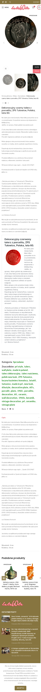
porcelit (6, 391)
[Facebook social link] (3, 2)
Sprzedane (21, 96)
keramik (30, 397)
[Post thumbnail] (6, 620)
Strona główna (7, 96)
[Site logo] (20, 7)
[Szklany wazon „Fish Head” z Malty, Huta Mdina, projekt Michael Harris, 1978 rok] (11, 571)
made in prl (17, 384)
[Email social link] (10, 409)
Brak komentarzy (26, 624)
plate (13, 391)
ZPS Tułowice (25, 377)
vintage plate (8, 404)
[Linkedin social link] (13, 409)
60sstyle (6, 387)
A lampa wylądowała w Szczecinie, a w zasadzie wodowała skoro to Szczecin (25, 650)
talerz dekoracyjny (11, 373)
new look (28, 384)
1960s (22, 397)
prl (23, 401)
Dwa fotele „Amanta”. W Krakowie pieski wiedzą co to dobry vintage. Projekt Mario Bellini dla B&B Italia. (25, 618)
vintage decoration (11, 401)
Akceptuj (20, 688)
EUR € (36, 67)
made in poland (20, 370)
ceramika (30, 401)
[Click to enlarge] (5, 68)
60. (15, 394)
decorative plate (20, 387)
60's (31, 387)
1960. (20, 391)
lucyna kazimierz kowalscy (15, 380)
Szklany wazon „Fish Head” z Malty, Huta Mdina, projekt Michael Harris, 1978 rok (11, 585)
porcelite (28, 391)
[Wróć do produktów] (5, 103)
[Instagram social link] (5, 2)
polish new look (9, 377)
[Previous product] (3, 103)
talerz (27, 366)
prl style (19, 366)
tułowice (6, 384)
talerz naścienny (30, 373)
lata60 (32, 380)
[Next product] (8, 103)
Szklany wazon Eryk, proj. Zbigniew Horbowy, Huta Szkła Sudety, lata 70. (30, 585)
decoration (7, 394)
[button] (4, 43)
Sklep (15, 96)
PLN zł (36, 71)
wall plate (6, 370)
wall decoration (9, 397)
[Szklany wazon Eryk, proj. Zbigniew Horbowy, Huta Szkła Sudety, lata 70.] (30, 571)
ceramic (22, 394)
